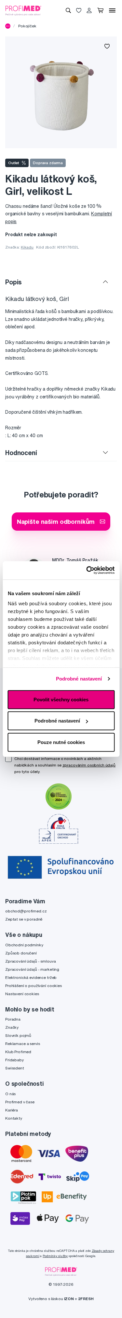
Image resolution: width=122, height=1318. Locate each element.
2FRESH (86, 1299)
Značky (12, 1027)
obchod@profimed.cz (26, 911)
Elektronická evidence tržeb (31, 977)
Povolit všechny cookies (61, 699)
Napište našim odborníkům (56, 521)
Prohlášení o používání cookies (33, 985)
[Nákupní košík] (100, 10)
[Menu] (112, 10)
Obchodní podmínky (24, 945)
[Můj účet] (89, 10)
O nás (10, 1094)
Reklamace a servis (22, 1043)
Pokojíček (27, 26)
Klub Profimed (18, 1052)
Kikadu (27, 247)
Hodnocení (21, 452)
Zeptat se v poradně (23, 919)
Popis (13, 282)
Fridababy (14, 1060)
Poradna (12, 1019)
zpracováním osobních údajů (88, 765)
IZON (69, 1299)
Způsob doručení (21, 953)
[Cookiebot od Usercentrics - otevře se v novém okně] (87, 570)
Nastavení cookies (22, 994)
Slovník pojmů (18, 1035)
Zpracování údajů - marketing (32, 969)
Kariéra (11, 1110)
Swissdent (14, 1068)
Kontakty (13, 1118)
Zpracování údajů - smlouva (30, 961)
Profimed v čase (19, 1102)
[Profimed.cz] (23, 10)
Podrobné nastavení (79, 678)
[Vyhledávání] (68, 10)
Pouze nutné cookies (61, 742)
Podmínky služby (55, 1255)
